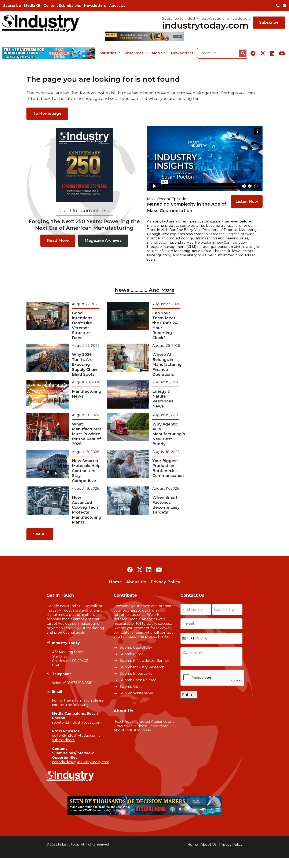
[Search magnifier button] (242, 53)
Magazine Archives (103, 240)
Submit (189, 694)
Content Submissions (62, 6)
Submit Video (131, 687)
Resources (134, 53)
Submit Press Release (138, 680)
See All (40, 534)
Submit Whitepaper (137, 693)
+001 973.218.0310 (77, 683)
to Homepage (47, 113)
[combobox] (187, 638)
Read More (58, 240)
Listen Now (246, 201)
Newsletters (95, 6)
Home (115, 582)
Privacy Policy (165, 582)
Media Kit (32, 6)
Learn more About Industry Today (141, 728)
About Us (117, 6)
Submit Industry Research (142, 667)
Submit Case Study (136, 647)
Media (157, 53)
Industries (107, 53)
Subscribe (12, 6)
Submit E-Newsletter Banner (144, 661)
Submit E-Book (133, 654)
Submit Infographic (136, 673)
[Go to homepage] (41, 23)
